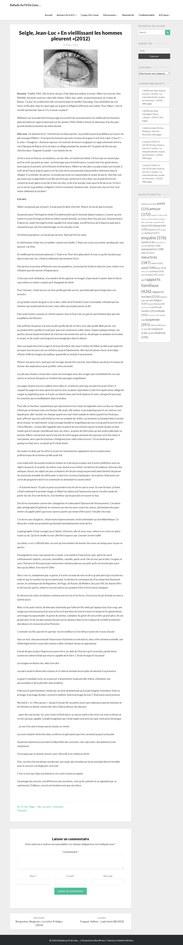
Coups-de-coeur (90, 15)
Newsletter (128, 15)
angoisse (156, 215)
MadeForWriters (125, 940)
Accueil (48, 15)
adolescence (148, 204)
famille (148, 242)
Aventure (146, 219)
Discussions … (110, 15)
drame (154, 229)
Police (145, 271)
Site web (107, 876)
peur (161, 268)
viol (151, 333)
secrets (146, 307)
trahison (155, 325)
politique (157, 271)
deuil (147, 225)
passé (148, 267)
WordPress (99, 940)
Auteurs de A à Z (66, 15)
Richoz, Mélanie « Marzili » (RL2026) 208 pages (153, 131)
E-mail (71, 876)
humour (154, 245)
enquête (153, 237)
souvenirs (153, 315)
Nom (33, 876)
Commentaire (70, 851)
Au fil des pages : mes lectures (34, 806)
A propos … (165, 15)
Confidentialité (147, 15)
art (164, 215)
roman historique (156, 304)
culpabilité (158, 222)
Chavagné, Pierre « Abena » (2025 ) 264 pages (152, 117)
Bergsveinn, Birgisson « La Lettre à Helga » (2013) (39, 922)
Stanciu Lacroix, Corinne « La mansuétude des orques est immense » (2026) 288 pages (154, 97)
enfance (152, 232)
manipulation (152, 249)
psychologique (149, 275)
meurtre (147, 252)
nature (157, 263)
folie (158, 242)
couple (148, 222)
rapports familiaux (150, 285)
